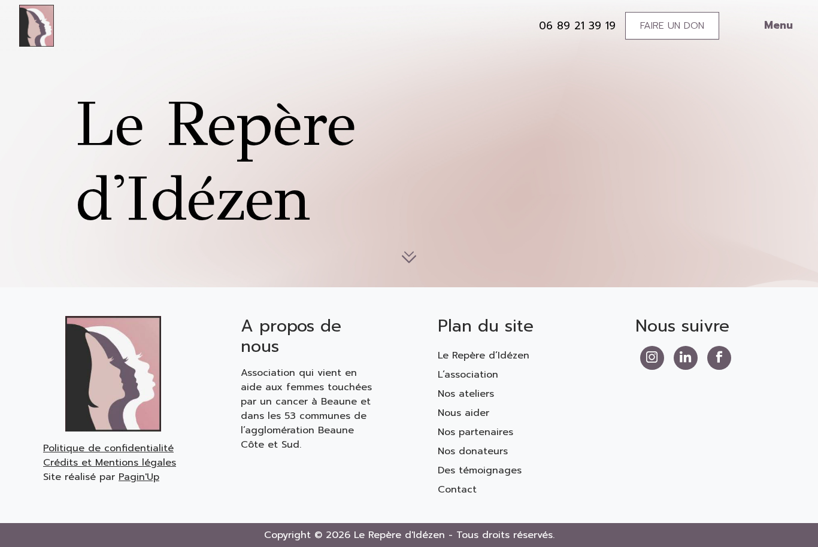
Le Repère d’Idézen (483, 355)
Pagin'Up (139, 477)
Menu (778, 25)
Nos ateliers (466, 394)
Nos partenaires (475, 432)
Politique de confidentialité (108, 448)
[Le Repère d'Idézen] (36, 25)
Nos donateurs (473, 451)
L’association (468, 374)
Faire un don (672, 26)
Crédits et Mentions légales (109, 462)
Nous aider (463, 413)
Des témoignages (480, 470)
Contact (457, 489)
